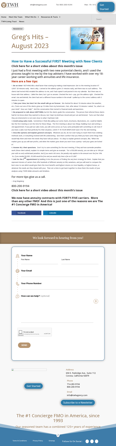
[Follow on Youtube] (86, 19)
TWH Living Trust (9, 21)
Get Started (104, 7)
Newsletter (18, 29)
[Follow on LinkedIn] (81, 19)
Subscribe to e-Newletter (77, 402)
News (21, 21)
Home (3, 17)
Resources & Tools (49, 17)
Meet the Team (15, 17)
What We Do (30, 17)
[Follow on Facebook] (76, 19)
